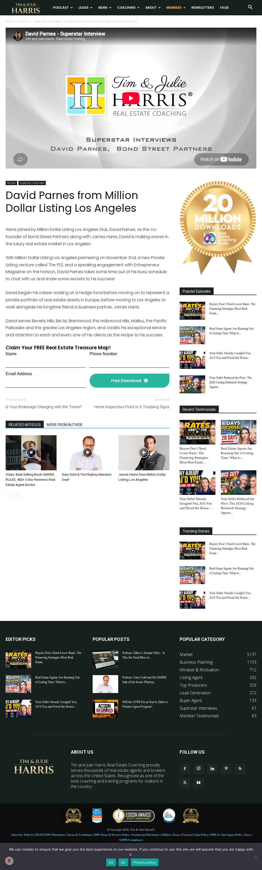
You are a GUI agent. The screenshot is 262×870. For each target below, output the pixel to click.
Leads (84, 7)
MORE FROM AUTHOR (64, 425)
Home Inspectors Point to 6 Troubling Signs (131, 407)
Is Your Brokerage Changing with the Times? (44, 407)
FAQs (224, 7)
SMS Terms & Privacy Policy (112, 834)
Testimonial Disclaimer (146, 834)
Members (174, 7)
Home (10, 21)
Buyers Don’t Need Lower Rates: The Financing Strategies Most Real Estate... (232, 308)
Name (11, 354)
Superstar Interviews (48, 21)
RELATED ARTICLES (25, 425)
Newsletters (202, 7)
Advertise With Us (22, 834)
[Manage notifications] (9, 861)
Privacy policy (144, 862)
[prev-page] (9, 495)
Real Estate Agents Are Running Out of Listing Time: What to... (237, 453)
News (102, 7)
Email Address (19, 374)
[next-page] (17, 495)
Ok (111, 862)
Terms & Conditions (79, 834)
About (151, 7)
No (123, 862)
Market (24, 21)
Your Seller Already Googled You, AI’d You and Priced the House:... (196, 503)
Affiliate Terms (170, 834)
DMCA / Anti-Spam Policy (227, 834)
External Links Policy (195, 834)
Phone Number (103, 354)
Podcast (61, 7)
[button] (250, 7)
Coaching (126, 7)
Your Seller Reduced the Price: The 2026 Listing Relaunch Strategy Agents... (230, 382)
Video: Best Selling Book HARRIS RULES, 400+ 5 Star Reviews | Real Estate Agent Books (30, 480)
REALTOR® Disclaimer (50, 834)
